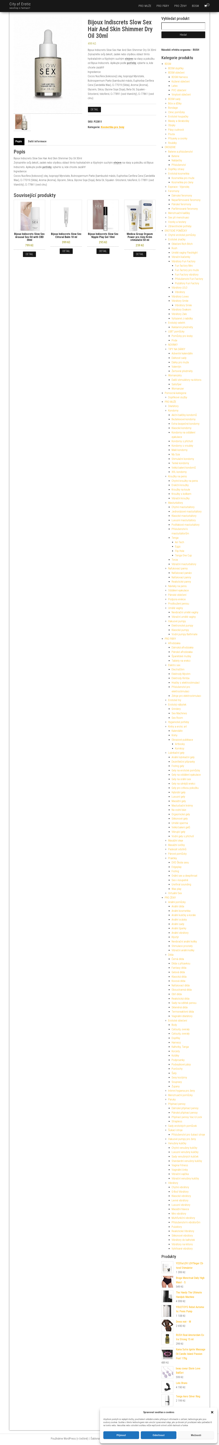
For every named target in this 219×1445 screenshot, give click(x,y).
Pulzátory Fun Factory (187, 283)
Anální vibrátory (180, 932)
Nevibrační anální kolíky (184, 941)
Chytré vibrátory (180, 1187)
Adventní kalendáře (182, 353)
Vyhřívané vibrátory (182, 1248)
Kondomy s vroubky (182, 445)
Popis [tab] (18, 141)
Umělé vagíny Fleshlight (185, 252)
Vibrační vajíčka (180, 1174)
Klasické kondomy (181, 428)
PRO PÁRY (163, 6)
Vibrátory (180, 292)
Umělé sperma (180, 823)
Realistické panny (181, 581)
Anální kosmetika (181, 910)
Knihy (174, 735)
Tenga (175, 537)
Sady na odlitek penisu (184, 1003)
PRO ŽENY (180, 6)
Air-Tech (179, 542)
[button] (212, 1412)
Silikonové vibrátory (182, 1235)
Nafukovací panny (178, 568)
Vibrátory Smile (180, 300)
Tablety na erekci (181, 660)
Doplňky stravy (176, 169)
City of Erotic (20, 4)
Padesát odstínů (177, 849)
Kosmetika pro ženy (112, 127)
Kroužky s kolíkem (181, 493)
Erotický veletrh (176, 322)
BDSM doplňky (176, 68)
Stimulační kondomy (183, 459)
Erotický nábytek (177, 704)
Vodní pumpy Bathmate (184, 634)
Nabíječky (177, 160)
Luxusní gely (178, 796)
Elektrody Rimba (180, 678)
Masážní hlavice (180, 1209)
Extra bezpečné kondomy (185, 423)
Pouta (171, 134)
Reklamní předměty (182, 327)
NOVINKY (173, 344)
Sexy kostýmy (179, 1077)
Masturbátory (175, 502)
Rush (174, 248)
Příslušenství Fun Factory (189, 278)
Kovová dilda (178, 981)
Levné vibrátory (180, 1200)
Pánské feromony (181, 204)
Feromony (173, 191)
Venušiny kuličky (177, 1143)
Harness (176, 1042)
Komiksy (179, 748)
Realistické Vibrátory (183, 1231)
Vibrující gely (178, 831)
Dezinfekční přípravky (183, 761)
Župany (176, 1086)
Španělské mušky (181, 656)
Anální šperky (179, 928)
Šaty (174, 1073)
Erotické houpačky (178, 116)
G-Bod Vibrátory (180, 1191)
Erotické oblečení (177, 1020)
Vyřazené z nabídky (182, 318)
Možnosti (196, 1435)
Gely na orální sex (181, 779)
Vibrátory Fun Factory (183, 261)
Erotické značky (176, 239)
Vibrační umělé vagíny (184, 616)
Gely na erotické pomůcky (186, 770)
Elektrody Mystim (181, 674)
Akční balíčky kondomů (184, 415)
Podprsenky (178, 1060)
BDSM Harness (180, 77)
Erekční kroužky (180, 485)
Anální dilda (178, 906)
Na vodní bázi (179, 809)
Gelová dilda (178, 972)
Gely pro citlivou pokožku (185, 788)
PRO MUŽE (145, 6)
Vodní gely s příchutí (183, 836)
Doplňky (176, 1038)
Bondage (173, 107)
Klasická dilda (179, 976)
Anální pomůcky (177, 902)
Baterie (175, 156)
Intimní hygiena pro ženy (181, 1090)
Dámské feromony (182, 195)
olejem (129, 58)
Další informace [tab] (37, 141)
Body (174, 1024)
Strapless (177, 1121)
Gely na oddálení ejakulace (186, 774)
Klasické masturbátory (184, 515)
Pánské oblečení (177, 594)
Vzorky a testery (177, 222)
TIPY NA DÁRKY (176, 349)
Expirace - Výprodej (178, 186)
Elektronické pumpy (182, 625)
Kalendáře (177, 730)
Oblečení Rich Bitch (182, 244)
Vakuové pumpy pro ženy (182, 1139)
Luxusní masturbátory (184, 520)
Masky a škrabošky (178, 121)
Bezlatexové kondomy (184, 419)
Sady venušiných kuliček (185, 1156)
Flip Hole (179, 551)
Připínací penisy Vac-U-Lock (187, 1117)
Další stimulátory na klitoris (186, 379)
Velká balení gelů (181, 827)
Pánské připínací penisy (185, 1112)
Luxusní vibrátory (181, 1205)
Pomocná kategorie (175, 393)
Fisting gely (178, 766)
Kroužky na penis (177, 476)
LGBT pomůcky (176, 331)
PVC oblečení (179, 90)
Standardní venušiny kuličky (187, 1161)
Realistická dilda (180, 998)
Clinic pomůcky (176, 112)
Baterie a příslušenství (180, 151)
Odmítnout (159, 1435)
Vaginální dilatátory (182, 1016)
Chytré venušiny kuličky (184, 1147)
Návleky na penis (177, 586)
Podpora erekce (177, 599)
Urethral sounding (181, 884)
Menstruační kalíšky (179, 213)
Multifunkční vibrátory (183, 1218)
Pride (174, 340)
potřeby (131, 63)
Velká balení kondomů (184, 467)
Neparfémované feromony (186, 200)
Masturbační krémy (182, 805)
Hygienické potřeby (178, 722)
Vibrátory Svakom (181, 309)
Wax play (176, 889)
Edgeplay (177, 867)
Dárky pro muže (180, 362)
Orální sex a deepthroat (184, 875)
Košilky (175, 1055)
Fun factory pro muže (187, 270)
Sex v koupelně (180, 880)
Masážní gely (179, 801)
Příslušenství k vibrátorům (186, 1222)
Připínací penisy (176, 1104)
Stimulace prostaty (182, 946)
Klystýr (175, 937)
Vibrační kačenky (181, 257)
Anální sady (178, 924)
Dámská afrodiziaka (182, 647)
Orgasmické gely (181, 814)
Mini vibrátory (179, 1213)
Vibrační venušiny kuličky (185, 1178)
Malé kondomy (180, 450)
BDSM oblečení (176, 72)
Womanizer (178, 388)
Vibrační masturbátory (184, 564)
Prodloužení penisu (178, 603)
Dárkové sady (179, 358)
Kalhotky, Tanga (180, 1046)
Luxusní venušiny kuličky (185, 1152)
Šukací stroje (175, 1130)
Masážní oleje (175, 840)
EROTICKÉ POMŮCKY (176, 230)
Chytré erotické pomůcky (182, 235)
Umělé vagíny (175, 608)
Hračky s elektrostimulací (185, 682)
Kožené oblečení (181, 81)
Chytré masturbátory (183, 507)
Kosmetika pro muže (183, 178)
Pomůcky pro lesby (182, 336)
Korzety (176, 1051)
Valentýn (176, 366)
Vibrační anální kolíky (183, 950)
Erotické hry (174, 700)
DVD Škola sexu (180, 862)
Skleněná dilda (180, 1007)
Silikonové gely (180, 818)
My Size (176, 454)
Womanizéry (175, 375)
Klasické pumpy (180, 630)
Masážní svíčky (176, 845)
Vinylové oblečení (181, 94)
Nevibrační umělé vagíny (185, 612)
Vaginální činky (180, 1169)
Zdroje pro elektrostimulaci (186, 695)
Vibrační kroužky (181, 498)
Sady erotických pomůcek (182, 1125)
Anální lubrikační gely (183, 757)
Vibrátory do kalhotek (183, 1239)
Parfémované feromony (185, 208)
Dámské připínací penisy (185, 1108)
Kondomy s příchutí (182, 441)
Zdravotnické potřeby (179, 226)
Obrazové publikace (182, 739)
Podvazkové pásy (181, 1064)
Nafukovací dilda (181, 985)
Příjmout (121, 1435)
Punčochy (177, 1068)
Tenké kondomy (180, 463)
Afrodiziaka (174, 643)
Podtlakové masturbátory (185, 524)
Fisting (175, 871)
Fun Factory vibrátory (186, 274)
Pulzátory (177, 1226)
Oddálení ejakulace (178, 590)
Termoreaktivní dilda (183, 1011)
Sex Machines (179, 713)
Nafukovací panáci (182, 573)
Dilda (170, 954)
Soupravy (177, 1082)
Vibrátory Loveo (180, 296)
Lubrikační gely (176, 752)
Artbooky (180, 744)
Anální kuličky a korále (184, 915)
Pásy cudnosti (176, 129)
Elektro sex (174, 665)
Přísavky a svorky (177, 138)
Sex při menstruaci (178, 217)
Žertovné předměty (182, 371)
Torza (175, 559)
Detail (94, 109)
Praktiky (172, 858)
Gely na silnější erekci (183, 783)
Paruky (172, 1099)
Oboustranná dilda (182, 989)
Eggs (178, 546)
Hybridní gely (178, 792)
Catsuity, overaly (181, 1029)
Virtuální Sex (175, 893)
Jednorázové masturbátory (187, 511)
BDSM (195, 6)
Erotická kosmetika (178, 173)
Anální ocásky (179, 919)
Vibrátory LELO (179, 287)
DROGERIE (170, 147)
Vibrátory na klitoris (182, 1244)
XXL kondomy (179, 472)
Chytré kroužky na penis (185, 480)
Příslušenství (179, 164)
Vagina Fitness (180, 1165)
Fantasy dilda (179, 967)
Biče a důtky (175, 103)
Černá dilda (178, 959)
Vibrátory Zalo (179, 314)
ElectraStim (178, 669)
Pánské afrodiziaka (182, 652)
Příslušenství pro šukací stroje (188, 1134)
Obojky (171, 125)
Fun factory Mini (184, 265)
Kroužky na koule (181, 489)
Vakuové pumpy (177, 621)
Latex (175, 85)
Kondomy (173, 410)
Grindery (176, 708)
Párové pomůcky (177, 853)
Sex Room (177, 717)
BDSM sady (174, 99)
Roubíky (172, 143)
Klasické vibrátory (181, 1196)
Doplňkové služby (177, 397)
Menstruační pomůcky (180, 1095)
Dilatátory (173, 406)
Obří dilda (177, 994)
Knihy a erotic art (177, 726)
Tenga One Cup (183, 555)
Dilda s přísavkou (181, 963)
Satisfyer (177, 384)
